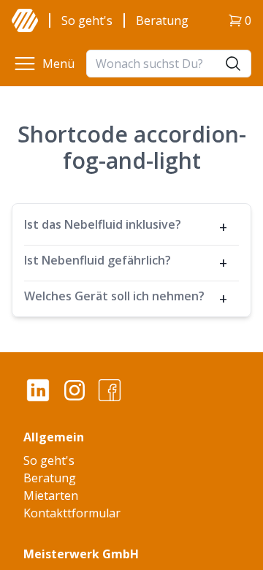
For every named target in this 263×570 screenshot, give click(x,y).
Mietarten (50, 495)
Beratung (162, 20)
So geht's (87, 20)
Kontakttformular (72, 513)
